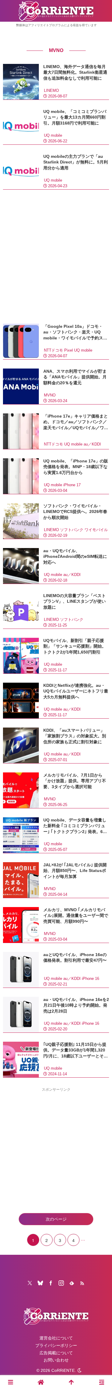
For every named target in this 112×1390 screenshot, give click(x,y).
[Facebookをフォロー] (50, 1283)
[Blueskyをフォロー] (40, 1283)
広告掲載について (56, 1352)
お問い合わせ (56, 1360)
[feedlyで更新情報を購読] (71, 1283)
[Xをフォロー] (29, 1283)
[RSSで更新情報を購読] (82, 1283)
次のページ (56, 1219)
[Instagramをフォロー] (61, 1283)
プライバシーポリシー (56, 1345)
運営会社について (56, 1338)
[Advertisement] (56, 257)
